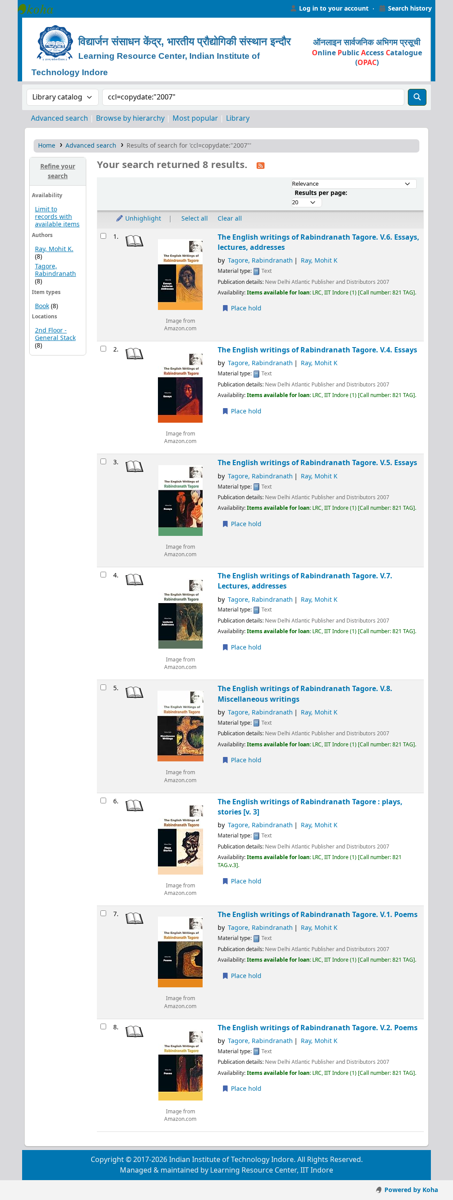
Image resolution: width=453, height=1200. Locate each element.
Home (46, 145)
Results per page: (321, 193)
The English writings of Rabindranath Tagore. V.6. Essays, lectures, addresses (318, 242)
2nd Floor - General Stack (55, 334)
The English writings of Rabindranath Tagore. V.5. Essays (317, 463)
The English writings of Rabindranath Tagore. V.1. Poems (318, 915)
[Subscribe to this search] (260, 165)
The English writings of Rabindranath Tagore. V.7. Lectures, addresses (305, 581)
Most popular (195, 118)
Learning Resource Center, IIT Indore (40, 9)
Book (42, 306)
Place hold (245, 308)
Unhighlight (142, 218)
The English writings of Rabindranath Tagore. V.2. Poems (318, 1028)
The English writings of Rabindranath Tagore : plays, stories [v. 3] (310, 807)
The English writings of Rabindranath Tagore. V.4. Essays (317, 350)
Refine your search (57, 171)
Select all (194, 218)
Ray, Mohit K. (54, 249)
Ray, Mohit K (319, 260)
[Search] (417, 97)
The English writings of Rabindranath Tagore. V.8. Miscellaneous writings (305, 694)
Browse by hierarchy (130, 118)
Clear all (230, 218)
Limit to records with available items (57, 217)
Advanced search (59, 118)
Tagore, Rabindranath (55, 270)
